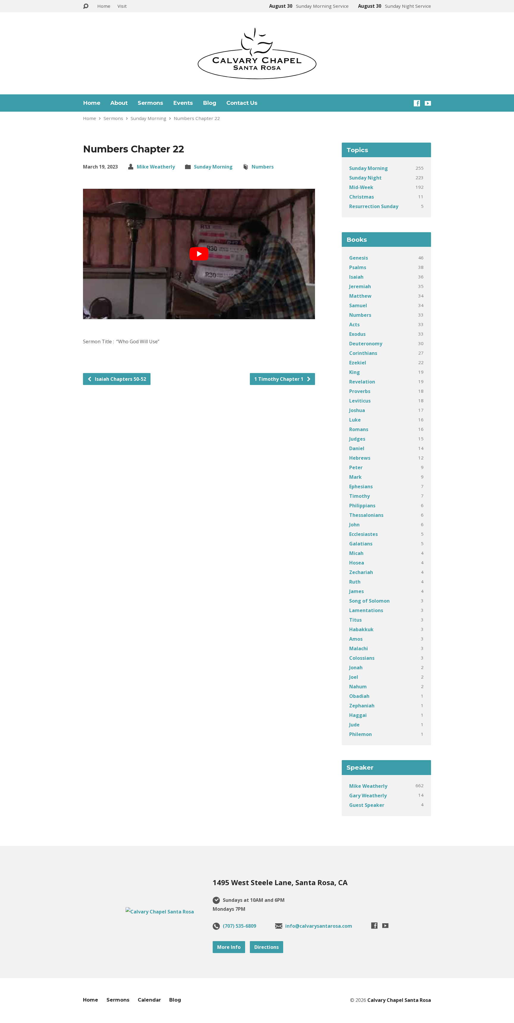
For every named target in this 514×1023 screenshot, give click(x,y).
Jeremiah (360, 286)
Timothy (359, 496)
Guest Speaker (366, 805)
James (356, 591)
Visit (122, 6)
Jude (354, 724)
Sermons (150, 103)
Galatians (360, 543)
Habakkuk (361, 629)
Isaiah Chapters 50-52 (120, 379)
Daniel (356, 448)
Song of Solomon (369, 601)
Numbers (263, 166)
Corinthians (363, 353)
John (354, 524)
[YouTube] (428, 103)
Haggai (358, 715)
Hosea (356, 562)
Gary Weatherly (368, 795)
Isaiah (356, 277)
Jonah (356, 667)
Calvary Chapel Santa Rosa (399, 1000)
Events (183, 103)
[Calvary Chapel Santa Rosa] (160, 911)
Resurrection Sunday (373, 206)
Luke (355, 420)
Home (103, 6)
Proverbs (359, 391)
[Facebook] (417, 103)
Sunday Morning (148, 118)
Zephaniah (361, 705)
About (119, 103)
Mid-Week (361, 187)
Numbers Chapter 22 (197, 118)
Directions (266, 947)
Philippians (362, 505)
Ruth (355, 581)
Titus (355, 620)
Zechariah (361, 572)
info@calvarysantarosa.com (318, 926)
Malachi (358, 648)
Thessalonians (366, 515)
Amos (356, 639)
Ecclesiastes (363, 534)
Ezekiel (357, 362)
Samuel (358, 305)
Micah (356, 553)
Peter (356, 467)
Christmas (361, 197)
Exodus (357, 334)
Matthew (360, 296)
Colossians (361, 658)
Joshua (357, 410)
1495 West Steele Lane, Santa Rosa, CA (280, 882)
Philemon (360, 734)
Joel (353, 677)
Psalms (357, 267)
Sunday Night (365, 177)
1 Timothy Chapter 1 (279, 379)
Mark (355, 477)
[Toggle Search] (85, 6)
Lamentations (366, 610)
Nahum (358, 686)
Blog (209, 103)
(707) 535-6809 (239, 926)
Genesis (358, 258)
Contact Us (241, 103)
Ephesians (361, 486)
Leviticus (360, 400)
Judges (357, 439)
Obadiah (359, 696)
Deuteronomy (365, 343)
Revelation (362, 381)
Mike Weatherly (156, 166)
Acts (354, 324)
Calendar (149, 1000)
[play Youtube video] (199, 254)
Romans (358, 429)
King (354, 372)
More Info (229, 947)
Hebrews (359, 458)
